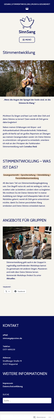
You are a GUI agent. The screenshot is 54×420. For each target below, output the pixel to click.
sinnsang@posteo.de (12, 338)
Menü (28, 39)
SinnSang (27, 31)
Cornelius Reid (30, 146)
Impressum (8, 383)
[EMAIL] (27, 8)
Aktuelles (11, 278)
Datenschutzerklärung (13, 386)
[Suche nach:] (27, 400)
